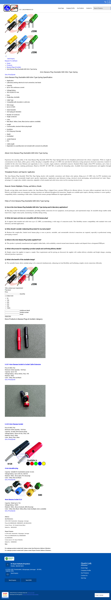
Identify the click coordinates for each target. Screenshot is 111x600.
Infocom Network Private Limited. (31, 594)
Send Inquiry (11, 58)
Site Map (83, 578)
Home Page (61, 8)
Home (8, 63)
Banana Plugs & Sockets (14, 67)
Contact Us (89, 8)
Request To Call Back (11, 61)
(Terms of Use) (31, 592)
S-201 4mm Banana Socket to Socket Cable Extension (23, 364)
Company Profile (70, 8)
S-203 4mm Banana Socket (14, 424)
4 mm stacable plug (11, 468)
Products (9, 65)
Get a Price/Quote (10, 74)
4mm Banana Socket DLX (13, 499)
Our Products (80, 8)
